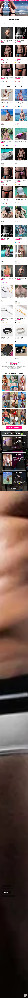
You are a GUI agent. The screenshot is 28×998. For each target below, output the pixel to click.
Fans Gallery (9, 427)
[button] (4, 41)
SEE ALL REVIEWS (14, 488)
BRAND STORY (6, 886)
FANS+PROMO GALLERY (8, 896)
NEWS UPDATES (6, 892)
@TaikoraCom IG (18, 427)
